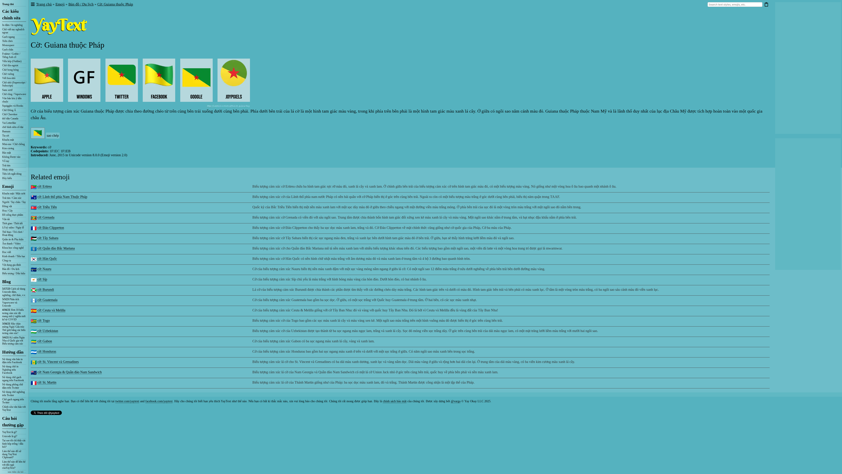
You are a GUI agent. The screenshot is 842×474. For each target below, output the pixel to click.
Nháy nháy (8, 169)
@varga (455, 401)
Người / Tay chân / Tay (14, 202)
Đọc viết (6, 252)
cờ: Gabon (44, 341)
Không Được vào (11, 156)
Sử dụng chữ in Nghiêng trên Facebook (10, 369)
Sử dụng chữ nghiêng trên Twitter (13, 393)
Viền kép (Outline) (11, 61)
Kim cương (8, 148)
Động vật (7, 206)
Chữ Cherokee (9, 114)
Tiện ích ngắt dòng (11, 173)
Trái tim (6, 165)
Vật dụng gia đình (11, 264)
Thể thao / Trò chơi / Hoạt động (12, 233)
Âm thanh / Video (11, 243)
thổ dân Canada (10, 118)
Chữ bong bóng (10, 69)
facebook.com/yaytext (159, 401)
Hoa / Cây (7, 210)
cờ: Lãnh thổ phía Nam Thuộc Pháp (62, 197)
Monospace (8, 45)
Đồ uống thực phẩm (12, 214)
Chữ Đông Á (9, 110)
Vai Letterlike (9, 122)
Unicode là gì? (9, 436)
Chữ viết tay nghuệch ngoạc (13, 31)
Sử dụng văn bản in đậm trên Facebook (12, 361)
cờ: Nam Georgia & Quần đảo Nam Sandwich (69, 372)
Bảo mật (6, 152)
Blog (6, 281)
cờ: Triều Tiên (47, 207)
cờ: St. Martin (46, 382)
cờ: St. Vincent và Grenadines (58, 362)
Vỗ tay (5, 161)
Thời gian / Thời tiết (12, 223)
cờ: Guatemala (47, 300)
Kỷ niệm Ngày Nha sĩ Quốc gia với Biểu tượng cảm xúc (13, 340)
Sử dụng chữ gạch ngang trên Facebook (13, 379)
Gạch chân (7, 49)
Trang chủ (8, 4)
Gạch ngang (8, 36)
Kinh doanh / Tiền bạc (13, 256)
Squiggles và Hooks (12, 105)
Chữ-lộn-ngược (10, 65)
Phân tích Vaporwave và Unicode (10, 302)
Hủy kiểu (7, 178)
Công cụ (6, 260)
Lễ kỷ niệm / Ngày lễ (13, 227)
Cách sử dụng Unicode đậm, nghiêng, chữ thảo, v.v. (14, 292)
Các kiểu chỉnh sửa (11, 14)
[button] (32, 4)
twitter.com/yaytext (127, 401)
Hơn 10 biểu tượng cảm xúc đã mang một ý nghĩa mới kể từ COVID (13, 314)
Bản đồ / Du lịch (10, 269)
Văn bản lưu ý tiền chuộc (11, 100)
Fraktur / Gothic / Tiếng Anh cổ (11, 55)
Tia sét (5, 135)
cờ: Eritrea (44, 186)
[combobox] (735, 4)
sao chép (53, 135)
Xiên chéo (7, 41)
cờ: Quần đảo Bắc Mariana (56, 248)
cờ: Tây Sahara (47, 238)
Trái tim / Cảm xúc (11, 197)
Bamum (6, 131)
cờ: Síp (42, 279)
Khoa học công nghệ (13, 247)
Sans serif (7, 90)
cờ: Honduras (46, 351)
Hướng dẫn (12, 352)
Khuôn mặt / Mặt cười (13, 193)
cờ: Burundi (45, 289)
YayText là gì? (9, 432)
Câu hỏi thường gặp (13, 421)
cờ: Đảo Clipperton (50, 228)
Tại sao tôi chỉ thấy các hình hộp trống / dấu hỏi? (14, 443)
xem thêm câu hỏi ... (17, 472)
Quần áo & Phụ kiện (12, 239)
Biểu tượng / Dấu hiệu (13, 273)
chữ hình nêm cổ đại (12, 127)
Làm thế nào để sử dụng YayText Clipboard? (11, 454)
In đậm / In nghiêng (12, 25)
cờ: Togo (43, 320)
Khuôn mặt (8, 139)
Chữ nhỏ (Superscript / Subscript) (14, 84)
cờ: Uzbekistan (47, 331)
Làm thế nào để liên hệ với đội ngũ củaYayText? (13, 465)
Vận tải (6, 219)
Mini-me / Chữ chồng (13, 144)
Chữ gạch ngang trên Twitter (13, 401)
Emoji (8, 186)
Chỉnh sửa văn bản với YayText (14, 408)
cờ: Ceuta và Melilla (51, 310)
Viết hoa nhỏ (8, 78)
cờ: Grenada (45, 217)
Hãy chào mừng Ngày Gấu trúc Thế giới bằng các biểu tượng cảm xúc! (13, 328)
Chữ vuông (8, 73)
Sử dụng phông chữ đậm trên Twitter (12, 386)
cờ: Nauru (44, 269)
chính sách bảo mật (395, 401)
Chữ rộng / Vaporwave (14, 94)
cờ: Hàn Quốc (47, 258)
